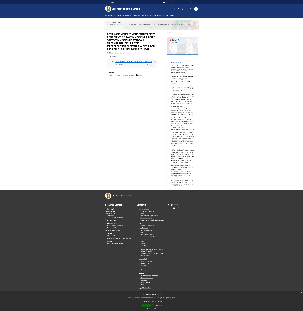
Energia (142, 243)
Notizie (114, 23)
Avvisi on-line (144, 263)
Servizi (141, 223)
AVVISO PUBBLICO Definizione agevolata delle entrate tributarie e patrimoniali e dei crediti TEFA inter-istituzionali (182, 89)
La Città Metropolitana (147, 211)
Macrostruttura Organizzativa (149, 215)
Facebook (111, 75)
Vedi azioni (170, 33)
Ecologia (143, 241)
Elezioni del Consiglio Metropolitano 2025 (152, 220)
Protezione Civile (145, 255)
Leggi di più (170, 298)
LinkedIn (140, 75)
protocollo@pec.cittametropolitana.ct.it (119, 238)
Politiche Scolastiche (146, 234)
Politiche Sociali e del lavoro (148, 236)
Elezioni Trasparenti (146, 218)
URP (141, 232)
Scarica (151, 65)
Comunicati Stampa (146, 261)
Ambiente (143, 239)
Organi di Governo (145, 213)
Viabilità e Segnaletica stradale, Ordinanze (152, 253)
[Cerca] (196, 9)
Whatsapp (125, 75)
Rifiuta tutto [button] (157, 305)
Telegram (133, 75)
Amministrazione (144, 209)
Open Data (143, 280)
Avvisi (120, 23)
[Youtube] (178, 9)
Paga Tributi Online (145, 288)
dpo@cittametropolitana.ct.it (115, 244)
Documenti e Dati (145, 282)
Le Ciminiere (144, 228)
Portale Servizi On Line (147, 225)
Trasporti (143, 245)
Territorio (143, 248)
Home (108, 23)
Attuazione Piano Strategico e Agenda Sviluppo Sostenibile (151, 250)
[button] (148, 301)
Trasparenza (142, 273)
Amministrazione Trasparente (149, 275)
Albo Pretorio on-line (146, 278)
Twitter (118, 75)
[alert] (151, 301)
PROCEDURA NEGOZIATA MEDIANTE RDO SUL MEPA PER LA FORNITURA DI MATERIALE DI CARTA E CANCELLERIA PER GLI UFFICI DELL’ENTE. (182, 183)
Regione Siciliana (109, 2)
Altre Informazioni (145, 270)
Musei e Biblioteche (146, 230)
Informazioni (143, 259)
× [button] (301, 292)
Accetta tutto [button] (146, 305)
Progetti (142, 284)
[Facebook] (174, 9)
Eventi (142, 267)
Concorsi (143, 265)
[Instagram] (182, 9)
